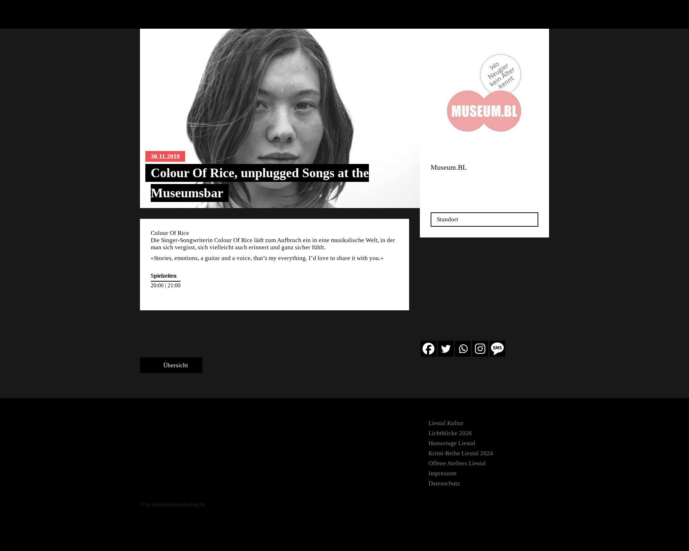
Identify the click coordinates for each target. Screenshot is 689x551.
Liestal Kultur (446, 423)
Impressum (442, 473)
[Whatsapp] (463, 349)
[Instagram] (480, 349)
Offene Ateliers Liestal (457, 463)
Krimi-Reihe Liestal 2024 (460, 453)
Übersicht (175, 365)
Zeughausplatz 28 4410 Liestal (453, 183)
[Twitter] (446, 349)
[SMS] (497, 349)
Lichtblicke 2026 (450, 433)
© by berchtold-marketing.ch (172, 504)
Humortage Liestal (451, 443)
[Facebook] (428, 349)
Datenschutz (444, 483)
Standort (447, 219)
